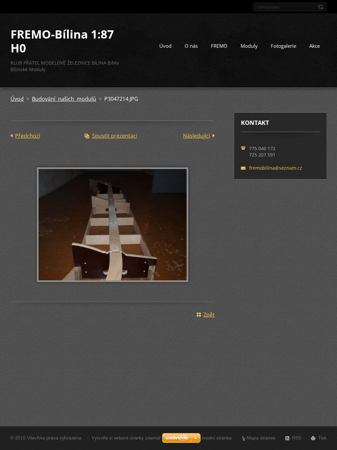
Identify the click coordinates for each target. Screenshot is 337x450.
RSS (296, 437)
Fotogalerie (283, 45)
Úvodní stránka (216, 437)
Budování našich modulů (64, 98)
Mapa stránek (261, 437)
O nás (191, 45)
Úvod (165, 45)
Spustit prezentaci (114, 135)
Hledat (320, 7)
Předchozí (27, 135)
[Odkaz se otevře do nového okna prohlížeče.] (112, 286)
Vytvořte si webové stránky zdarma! (126, 438)
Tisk (322, 437)
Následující (196, 135)
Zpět (209, 314)
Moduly (249, 45)
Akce (314, 45)
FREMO (219, 45)
